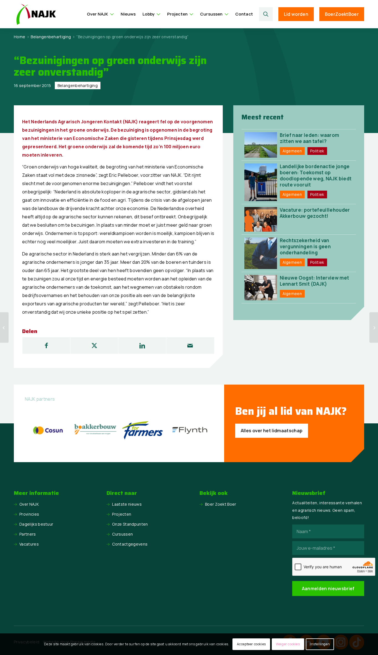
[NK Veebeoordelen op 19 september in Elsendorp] (4, 327)
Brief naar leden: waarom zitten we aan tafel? (309, 138)
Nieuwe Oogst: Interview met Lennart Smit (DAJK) (314, 281)
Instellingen (320, 644)
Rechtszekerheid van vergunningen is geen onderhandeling (305, 246)
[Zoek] (266, 14)
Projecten (121, 514)
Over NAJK (29, 504)
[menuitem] (100, 14)
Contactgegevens (129, 544)
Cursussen (122, 534)
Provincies (29, 514)
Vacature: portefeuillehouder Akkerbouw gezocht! (315, 213)
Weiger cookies (288, 644)
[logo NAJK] (36, 14)
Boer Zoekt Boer (220, 504)
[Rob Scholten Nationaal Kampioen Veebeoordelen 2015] (373, 327)
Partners (27, 534)
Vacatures (29, 544)
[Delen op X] (94, 345)
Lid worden (296, 14)
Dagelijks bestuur (36, 524)
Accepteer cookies (251, 644)
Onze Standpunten (130, 524)
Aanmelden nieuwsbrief (328, 588)
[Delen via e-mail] (190, 345)
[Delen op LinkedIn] (142, 345)
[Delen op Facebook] (46, 345)
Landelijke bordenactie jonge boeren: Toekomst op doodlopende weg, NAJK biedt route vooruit (316, 175)
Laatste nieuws (126, 504)
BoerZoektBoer (342, 14)
